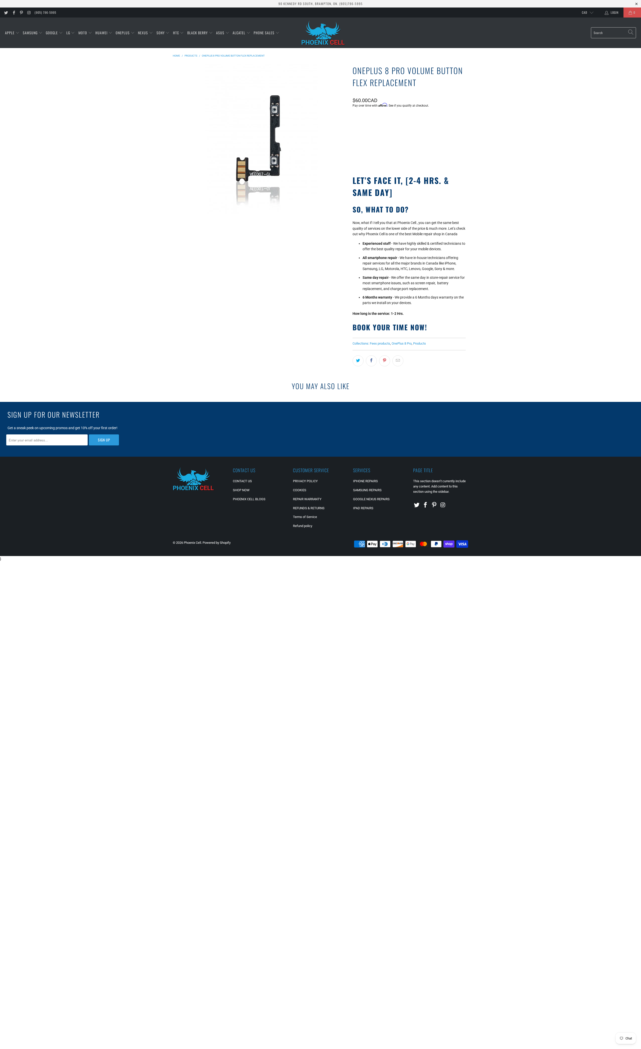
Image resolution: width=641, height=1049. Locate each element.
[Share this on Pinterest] (384, 360)
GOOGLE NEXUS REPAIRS (371, 499)
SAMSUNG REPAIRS (367, 490)
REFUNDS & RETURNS (309, 508)
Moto (83, 32)
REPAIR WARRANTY (307, 499)
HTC (176, 32)
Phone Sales (264, 32)
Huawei (101, 32)
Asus (220, 32)
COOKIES (299, 490)
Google (52, 32)
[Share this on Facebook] (371, 360)
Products (419, 343)
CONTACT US (242, 481)
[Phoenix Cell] (323, 33)
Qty (355, 119)
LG (68, 32)
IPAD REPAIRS (363, 508)
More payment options (436, 154)
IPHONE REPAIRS (365, 481)
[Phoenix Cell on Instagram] (29, 12)
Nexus (143, 32)
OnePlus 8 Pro (402, 343)
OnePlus (123, 32)
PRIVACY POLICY (305, 481)
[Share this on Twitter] (358, 360)
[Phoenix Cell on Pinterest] (21, 12)
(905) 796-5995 (45, 12)
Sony (161, 32)
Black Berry (198, 32)
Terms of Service (305, 517)
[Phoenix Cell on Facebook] (13, 12)
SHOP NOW (241, 490)
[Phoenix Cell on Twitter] (6, 12)
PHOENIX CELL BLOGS (249, 499)
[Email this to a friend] (397, 360)
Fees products (380, 343)
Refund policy (302, 526)
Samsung (31, 32)
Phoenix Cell (192, 543)
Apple (10, 32)
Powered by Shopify (217, 543)
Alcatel (239, 32)
